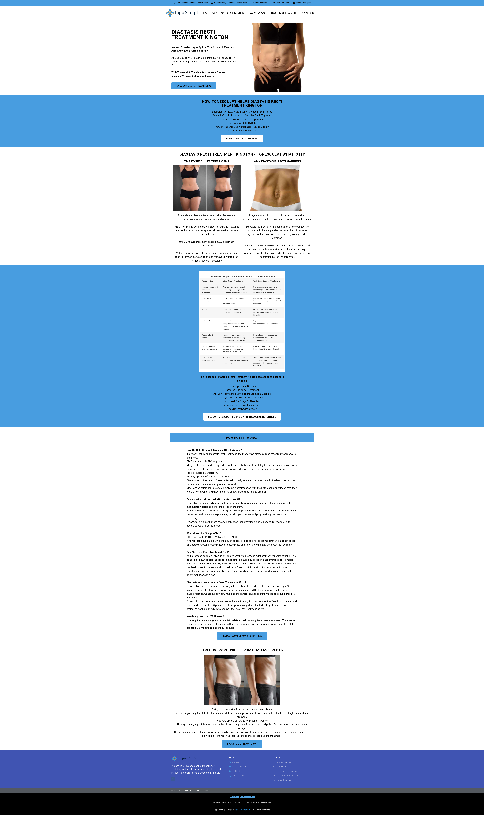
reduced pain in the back (268, 480)
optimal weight (241, 605)
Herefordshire (247, 797)
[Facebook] (173, 779)
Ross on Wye (266, 802)
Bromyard (255, 802)
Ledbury (237, 802)
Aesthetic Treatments (232, 13)
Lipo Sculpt (206, 533)
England (234, 797)
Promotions (308, 13)
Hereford (216, 802)
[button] (242, 539)
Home (205, 13)
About (215, 13)
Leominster (226, 802)
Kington (246, 802)
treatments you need (269, 620)
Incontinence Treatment (283, 13)
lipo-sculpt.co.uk (243, 809)
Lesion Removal (257, 13)
